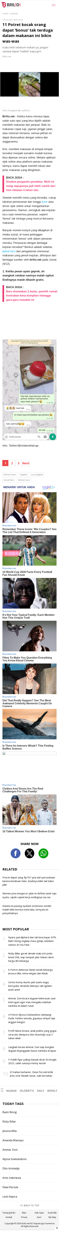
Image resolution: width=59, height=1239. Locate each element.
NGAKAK (11, 1091)
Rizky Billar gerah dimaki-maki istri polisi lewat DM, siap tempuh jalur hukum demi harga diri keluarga (31, 957)
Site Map (52, 1217)
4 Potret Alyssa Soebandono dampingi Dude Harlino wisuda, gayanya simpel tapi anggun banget (31, 1018)
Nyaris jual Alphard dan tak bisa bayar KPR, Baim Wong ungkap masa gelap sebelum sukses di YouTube (32, 941)
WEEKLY (52, 1091)
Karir (39, 1217)
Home (5, 13)
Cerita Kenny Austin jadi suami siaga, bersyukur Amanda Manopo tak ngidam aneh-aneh (30, 986)
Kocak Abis (9, 480)
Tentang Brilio (8, 1212)
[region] (29, 1235)
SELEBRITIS (27, 1091)
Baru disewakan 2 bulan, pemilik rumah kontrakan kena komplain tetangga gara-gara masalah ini (31, 295)
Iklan (24, 1212)
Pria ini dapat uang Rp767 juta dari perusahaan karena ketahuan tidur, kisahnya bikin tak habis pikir (28, 881)
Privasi (24, 1217)
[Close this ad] (56, 1228)
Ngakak (23, 474)
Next (26, 463)
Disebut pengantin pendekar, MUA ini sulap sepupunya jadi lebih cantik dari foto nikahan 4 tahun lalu (30, 186)
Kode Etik (52, 1212)
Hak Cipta (39, 1212)
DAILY (40, 1091)
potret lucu (8, 251)
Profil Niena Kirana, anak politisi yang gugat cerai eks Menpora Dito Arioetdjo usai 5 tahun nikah (32, 1034)
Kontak (9, 1217)
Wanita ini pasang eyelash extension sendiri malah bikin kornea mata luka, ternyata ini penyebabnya (26, 909)
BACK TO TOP (31, 1205)
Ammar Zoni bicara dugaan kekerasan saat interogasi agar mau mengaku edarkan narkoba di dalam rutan (32, 1002)
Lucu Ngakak (37, 474)
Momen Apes (10, 474)
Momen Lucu (24, 480)
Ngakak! (14, 13)
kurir (45, 201)
